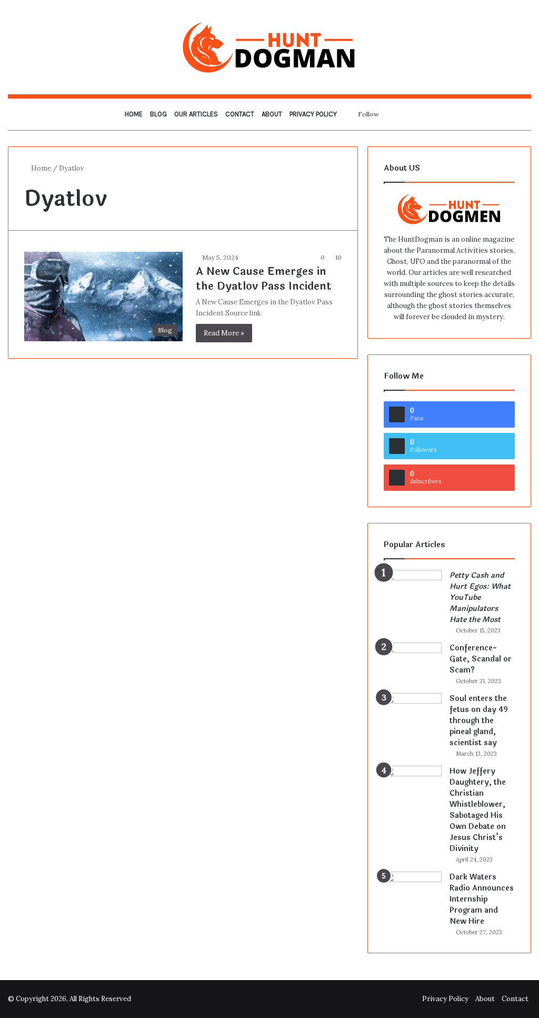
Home (134, 114)
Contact (239, 114)
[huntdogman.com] (269, 47)
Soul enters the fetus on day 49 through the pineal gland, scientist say (479, 720)
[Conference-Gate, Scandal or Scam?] (413, 662)
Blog (158, 114)
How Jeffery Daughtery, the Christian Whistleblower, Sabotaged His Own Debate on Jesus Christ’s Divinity (478, 810)
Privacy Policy (313, 114)
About (272, 114)
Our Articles (196, 114)
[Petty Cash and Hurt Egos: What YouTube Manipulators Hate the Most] (413, 589)
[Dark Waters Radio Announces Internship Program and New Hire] (413, 891)
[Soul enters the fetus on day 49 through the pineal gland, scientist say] (413, 713)
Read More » (224, 333)
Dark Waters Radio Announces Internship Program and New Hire (482, 899)
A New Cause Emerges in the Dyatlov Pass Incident (264, 278)
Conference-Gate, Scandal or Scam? (481, 659)
